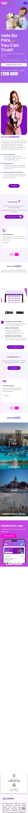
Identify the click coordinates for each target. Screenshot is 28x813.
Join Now (5, 395)
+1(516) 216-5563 (14, 781)
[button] (16, 254)
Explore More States (14, 514)
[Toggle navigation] (25, 3)
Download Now (8, 536)
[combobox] (11, 60)
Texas (14, 490)
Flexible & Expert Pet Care (14, 65)
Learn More (14, 186)
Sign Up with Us (14, 368)
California (14, 467)
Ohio (14, 443)
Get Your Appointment (15, 347)
